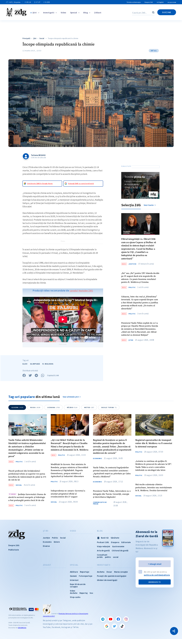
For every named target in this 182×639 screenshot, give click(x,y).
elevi (25, 364)
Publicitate (13, 549)
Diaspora (115, 542)
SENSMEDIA (22, 628)
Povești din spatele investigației (111, 576)
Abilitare (74, 572)
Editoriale (126, 542)
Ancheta (100, 572)
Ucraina (53, 407)
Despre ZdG (149, 2)
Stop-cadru (75, 597)
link (127, 194)
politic (108, 557)
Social (41, 38)
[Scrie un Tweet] (30, 375)
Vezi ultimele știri (71, 397)
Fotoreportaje (85, 576)
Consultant (102, 555)
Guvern (17, 407)
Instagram (126, 619)
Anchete (73, 593)
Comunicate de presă (100, 503)
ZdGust (97, 12)
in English (160, 2)
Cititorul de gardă (120, 550)
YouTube (110, 619)
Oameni (73, 576)
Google (107, 626)
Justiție (132, 264)
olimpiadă (35, 364)
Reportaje (84, 572)
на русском (172, 2)
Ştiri (35, 12)
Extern (57, 542)
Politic (132, 287)
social (115, 557)
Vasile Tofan (109, 407)
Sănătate (115, 537)
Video (63, 12)
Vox (91, 593)
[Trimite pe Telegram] (36, 375)
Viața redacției (103, 546)
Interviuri (74, 580)
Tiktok (122, 626)
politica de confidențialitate (157, 575)
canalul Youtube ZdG (81, 290)
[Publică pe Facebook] (24, 375)
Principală (26, 38)
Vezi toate (149, 205)
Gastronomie (118, 546)
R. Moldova (48, 364)
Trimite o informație (134, 2)
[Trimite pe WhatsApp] (43, 375)
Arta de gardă (103, 550)
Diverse (46, 546)
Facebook (118, 619)
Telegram (103, 619)
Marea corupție (121, 572)
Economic (97, 458)
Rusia (35, 407)
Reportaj (84, 593)
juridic (100, 557)
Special (73, 12)
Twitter (114, 626)
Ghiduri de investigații (107, 580)
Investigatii (48, 12)
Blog (85, 12)
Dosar (109, 572)
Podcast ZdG (103, 542)
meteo (89, 407)
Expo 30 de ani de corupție (77, 585)
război (72, 407)
